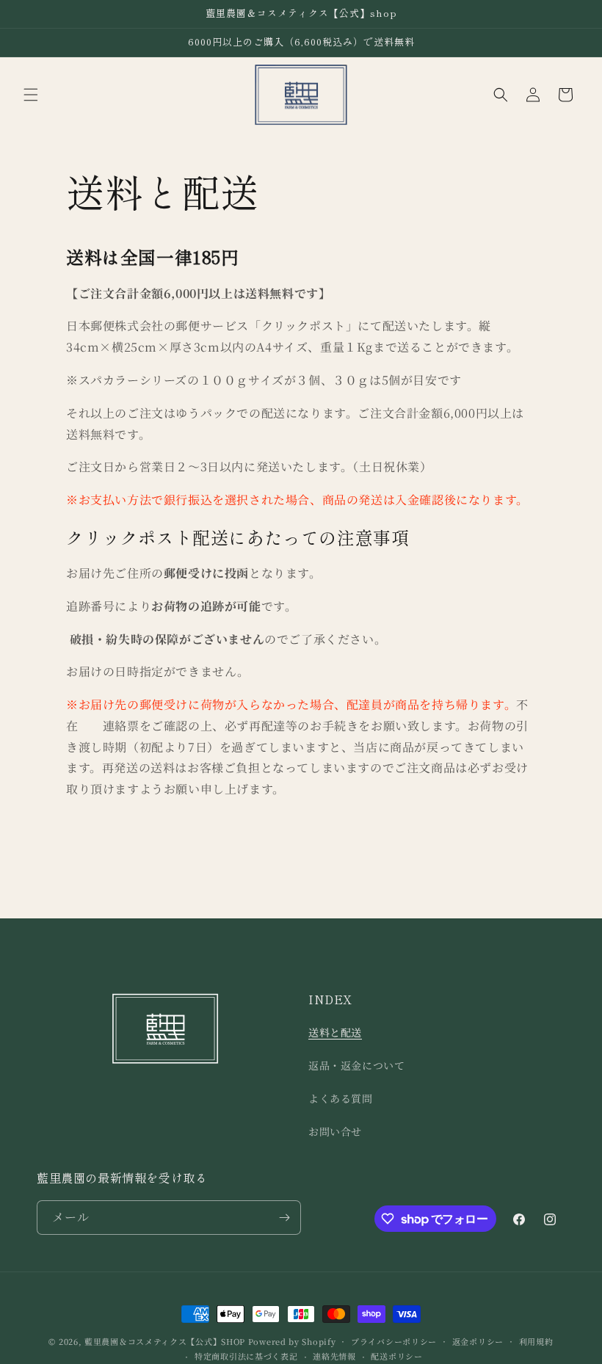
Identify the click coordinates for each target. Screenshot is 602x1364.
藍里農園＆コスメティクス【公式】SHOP (164, 1341)
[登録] (284, 1217)
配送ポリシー (396, 1356)
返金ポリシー (478, 1341)
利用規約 (536, 1341)
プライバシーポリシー (394, 1341)
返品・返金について (356, 1065)
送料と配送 (335, 1032)
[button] (31, 95)
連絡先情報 (334, 1356)
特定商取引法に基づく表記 (246, 1356)
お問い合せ (335, 1131)
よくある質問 (340, 1098)
